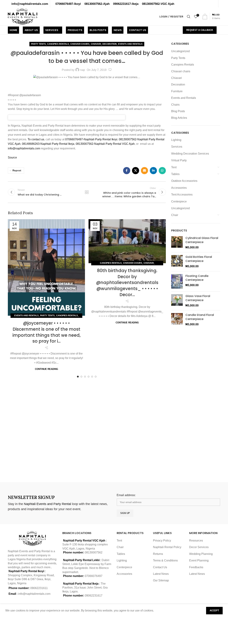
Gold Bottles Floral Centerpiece (198, 259)
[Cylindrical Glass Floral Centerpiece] (177, 242)
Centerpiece (179, 201)
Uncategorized (180, 51)
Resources (196, 540)
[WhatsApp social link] (162, 170)
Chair (174, 215)
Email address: (126, 495)
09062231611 (39, 588)
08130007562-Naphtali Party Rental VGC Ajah (105, 143)
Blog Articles (179, 117)
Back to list (86, 192)
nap (82, 69)
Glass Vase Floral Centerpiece (197, 298)
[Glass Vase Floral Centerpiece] (177, 301)
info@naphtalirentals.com (29, 4)
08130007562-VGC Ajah (158, 4)
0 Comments (110, 70)
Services (176, 146)
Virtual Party (179, 160)
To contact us (36, 139)
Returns (158, 553)
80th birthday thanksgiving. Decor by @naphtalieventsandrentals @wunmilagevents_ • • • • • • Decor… (127, 282)
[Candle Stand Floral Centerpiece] (177, 319)
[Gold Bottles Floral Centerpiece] (177, 261)
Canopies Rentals (58, 44)
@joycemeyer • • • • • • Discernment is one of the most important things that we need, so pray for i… (46, 332)
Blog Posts (178, 111)
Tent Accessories (182, 194)
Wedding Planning (201, 553)
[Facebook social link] (126, 170)
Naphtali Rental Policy (167, 547)
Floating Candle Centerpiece (196, 278)
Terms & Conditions (165, 560)
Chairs (175, 104)
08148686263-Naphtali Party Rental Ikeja (48, 143)
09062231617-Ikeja (125, 4)
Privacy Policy (162, 540)
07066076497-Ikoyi (68, 4)
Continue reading (46, 369)
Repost (16, 170)
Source (12, 157)
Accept (214, 610)
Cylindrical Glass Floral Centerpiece (201, 240)
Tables (175, 174)
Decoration (109, 44)
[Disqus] (87, 429)
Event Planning (199, 560)
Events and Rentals (130, 44)
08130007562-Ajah (97, 4)
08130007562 (93, 552)
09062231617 (93, 595)
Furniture (177, 91)
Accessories (179, 187)
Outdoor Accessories (184, 180)
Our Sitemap (161, 580)
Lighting (176, 139)
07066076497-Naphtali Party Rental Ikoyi (91, 139)
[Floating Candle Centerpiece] (177, 281)
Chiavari (96, 44)
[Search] (188, 16)
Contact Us (160, 567)
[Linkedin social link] (153, 170)
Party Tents (38, 44)
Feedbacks (196, 567)
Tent (174, 167)
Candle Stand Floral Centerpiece (199, 317)
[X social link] (135, 170)
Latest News (161, 573)
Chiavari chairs (79, 44)
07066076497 (93, 575)
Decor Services (199, 547)
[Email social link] (144, 170)
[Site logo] (22, 16)
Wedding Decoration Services (190, 153)
